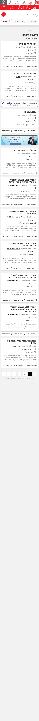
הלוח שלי (27, 8)
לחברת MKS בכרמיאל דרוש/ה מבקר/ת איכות (23, 244)
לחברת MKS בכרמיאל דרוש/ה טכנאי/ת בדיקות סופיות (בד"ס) (22, 181)
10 (9, 374)
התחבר (3, 3)
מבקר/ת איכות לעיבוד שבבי (24, 150)
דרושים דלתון (30, 34)
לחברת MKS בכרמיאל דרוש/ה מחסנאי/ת (23, 213)
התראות (19, 8)
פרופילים (24, 3)
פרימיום (10, 3)
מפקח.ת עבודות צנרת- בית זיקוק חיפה (21, 342)
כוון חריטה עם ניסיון (27, 44)
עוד (4, 8)
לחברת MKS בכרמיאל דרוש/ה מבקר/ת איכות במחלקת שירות (22, 276)
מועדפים (12, 8)
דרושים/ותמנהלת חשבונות (24, 74)
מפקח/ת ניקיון (30, 112)
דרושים (30, 3)
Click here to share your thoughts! (19, 105)
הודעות (17, 3)
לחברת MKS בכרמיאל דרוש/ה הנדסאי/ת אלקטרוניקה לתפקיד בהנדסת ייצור (22, 309)
